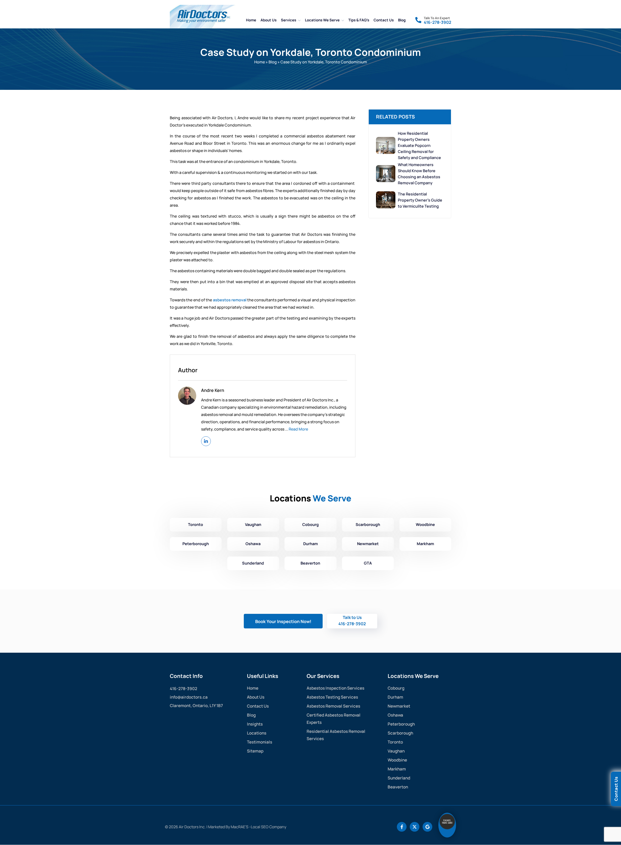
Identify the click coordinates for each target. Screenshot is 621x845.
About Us (269, 20)
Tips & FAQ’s (358, 20)
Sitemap (255, 751)
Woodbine (425, 524)
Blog (402, 20)
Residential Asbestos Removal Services (336, 734)
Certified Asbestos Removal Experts (333, 718)
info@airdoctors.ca (189, 697)
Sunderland (253, 563)
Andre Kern (212, 390)
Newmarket (368, 543)
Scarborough (368, 524)
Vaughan (253, 524)
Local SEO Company (268, 826)
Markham (425, 543)
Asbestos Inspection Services (335, 688)
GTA (368, 563)
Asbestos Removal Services (333, 706)
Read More (298, 429)
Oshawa (253, 543)
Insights (255, 724)
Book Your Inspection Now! (283, 621)
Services (288, 20)
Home (251, 20)
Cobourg (310, 524)
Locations (256, 733)
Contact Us (384, 20)
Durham (310, 543)
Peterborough (195, 543)
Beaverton (310, 563)
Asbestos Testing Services (332, 697)
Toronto (195, 524)
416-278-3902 (437, 22)
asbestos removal (229, 300)
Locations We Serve (322, 20)
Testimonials (259, 742)
